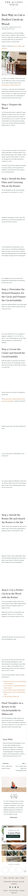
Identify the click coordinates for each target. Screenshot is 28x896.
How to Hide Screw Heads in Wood (7, 766)
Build (14, 847)
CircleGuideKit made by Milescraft (11, 85)
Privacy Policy (7, 881)
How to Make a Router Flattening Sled (14, 690)
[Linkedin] (18, 887)
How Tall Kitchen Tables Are (11, 696)
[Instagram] (15, 887)
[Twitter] (12, 887)
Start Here (11, 878)
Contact (22, 878)
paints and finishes (14, 853)
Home (5, 878)
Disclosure (15, 881)
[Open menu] (14, 9)
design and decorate (14, 859)
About (17, 878)
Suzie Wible (5, 27)
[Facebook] (10, 887)
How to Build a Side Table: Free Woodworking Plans (21, 767)
